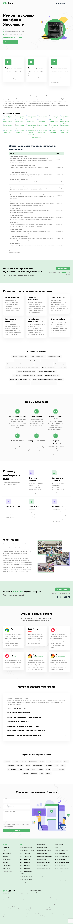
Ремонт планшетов (42, 847)
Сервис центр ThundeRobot (49, 360)
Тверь (41, 773)
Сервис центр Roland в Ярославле (46, 371)
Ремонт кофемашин (25, 862)
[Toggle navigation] (68, 3)
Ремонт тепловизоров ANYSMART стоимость (43, 383)
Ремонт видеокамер (42, 880)
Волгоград (15, 761)
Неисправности (7, 853)
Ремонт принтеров (25, 868)
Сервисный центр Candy (54, 356)
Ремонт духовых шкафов (43, 862)
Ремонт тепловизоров (60, 874)
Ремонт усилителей (59, 853)
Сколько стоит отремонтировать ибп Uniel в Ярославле (27, 375)
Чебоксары (61, 769)
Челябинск (25, 773)
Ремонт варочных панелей (44, 850)
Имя (6, 798)
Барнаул (48, 773)
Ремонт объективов (42, 877)
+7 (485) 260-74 (60, 3)
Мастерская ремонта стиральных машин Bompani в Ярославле (22, 367)
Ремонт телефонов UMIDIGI (38, 356)
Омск (57, 765)
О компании (6, 847)
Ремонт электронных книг (61, 871)
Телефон (7, 805)
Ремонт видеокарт (42, 859)
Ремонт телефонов (25, 853)
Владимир (7, 761)
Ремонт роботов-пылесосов (44, 856)
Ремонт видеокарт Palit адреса (44, 364)
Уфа (54, 769)
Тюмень (48, 769)
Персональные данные (35, 890)
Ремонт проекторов (59, 865)
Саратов (41, 769)
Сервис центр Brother (23, 383)
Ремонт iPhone (41, 844)
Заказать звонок (62, 268)
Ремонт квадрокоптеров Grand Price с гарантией (19, 364)
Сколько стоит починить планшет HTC (20, 379)
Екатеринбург (32, 761)
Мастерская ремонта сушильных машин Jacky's (54, 367)
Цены (4, 850)
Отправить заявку (62, 589)
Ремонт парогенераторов (43, 868)
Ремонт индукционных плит (61, 868)
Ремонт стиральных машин (27, 850)
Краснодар (11, 765)
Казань (66, 761)
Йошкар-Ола (58, 761)
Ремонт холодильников (26, 847)
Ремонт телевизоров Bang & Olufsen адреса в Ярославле (47, 379)
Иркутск (49, 761)
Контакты (5, 862)
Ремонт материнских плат (61, 850)
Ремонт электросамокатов (44, 865)
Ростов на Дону (12, 769)
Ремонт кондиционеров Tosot (19, 356)
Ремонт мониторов (60, 364)
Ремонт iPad (40, 874)
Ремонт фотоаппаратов (26, 879)
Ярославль (34, 773)
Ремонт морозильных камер (61, 862)
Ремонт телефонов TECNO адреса (26, 371)
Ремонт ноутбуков (25, 859)
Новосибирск (48, 765)
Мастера (5, 856)
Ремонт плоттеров (59, 877)
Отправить (17, 830)
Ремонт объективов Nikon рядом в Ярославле (27, 360)
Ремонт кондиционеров (26, 876)
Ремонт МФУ (57, 847)
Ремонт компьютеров (25, 865)
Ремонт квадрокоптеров (60, 880)
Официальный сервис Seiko (52, 375)
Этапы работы (6, 859)
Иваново (42, 761)
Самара (21, 769)
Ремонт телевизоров (25, 856)
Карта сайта (6, 868)
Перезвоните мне (10, 42)
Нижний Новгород (37, 765)
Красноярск (20, 765)
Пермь (63, 765)
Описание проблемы (10, 811)
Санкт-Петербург (31, 769)
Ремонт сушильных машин (44, 871)
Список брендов (7, 865)
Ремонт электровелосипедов (61, 856)
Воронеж (24, 761)
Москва (28, 765)
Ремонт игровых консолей (27, 882)
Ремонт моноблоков (59, 859)
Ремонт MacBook (58, 844)
